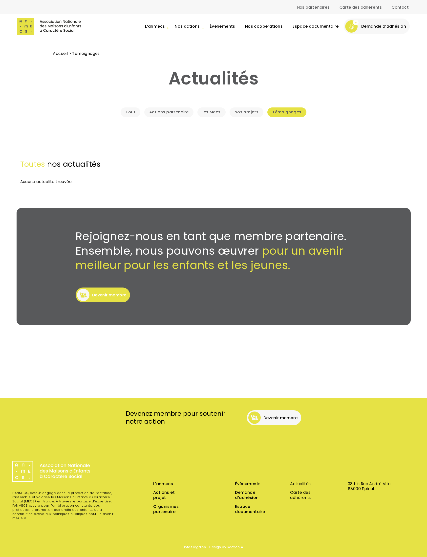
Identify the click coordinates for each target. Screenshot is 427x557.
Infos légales (195, 547)
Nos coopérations (264, 27)
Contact (400, 8)
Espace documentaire (316, 27)
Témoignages (286, 112)
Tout (130, 112)
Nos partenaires (313, 8)
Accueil (60, 54)
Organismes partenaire (166, 509)
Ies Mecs (211, 112)
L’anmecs (163, 484)
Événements (222, 27)
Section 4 (235, 547)
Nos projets (246, 112)
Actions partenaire (169, 112)
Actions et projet (164, 495)
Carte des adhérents (361, 8)
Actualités (300, 484)
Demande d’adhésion (246, 495)
